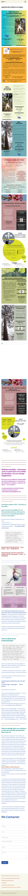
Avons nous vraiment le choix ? (8, 885)
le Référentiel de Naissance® (7, 880)
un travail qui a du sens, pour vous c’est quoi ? (11, 887)
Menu (2, 1)
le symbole (3, 882)
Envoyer (5, 862)
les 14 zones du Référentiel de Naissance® (10, 878)
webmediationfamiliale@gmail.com (11, 491)
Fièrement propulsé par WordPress (9, 893)
